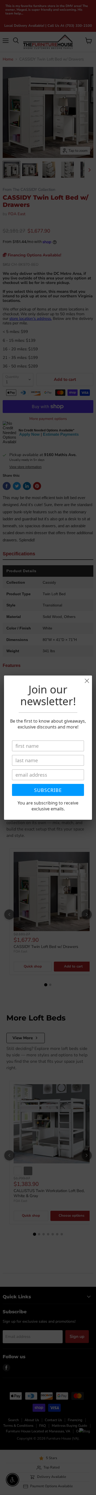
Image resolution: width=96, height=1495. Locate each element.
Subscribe (48, 790)
